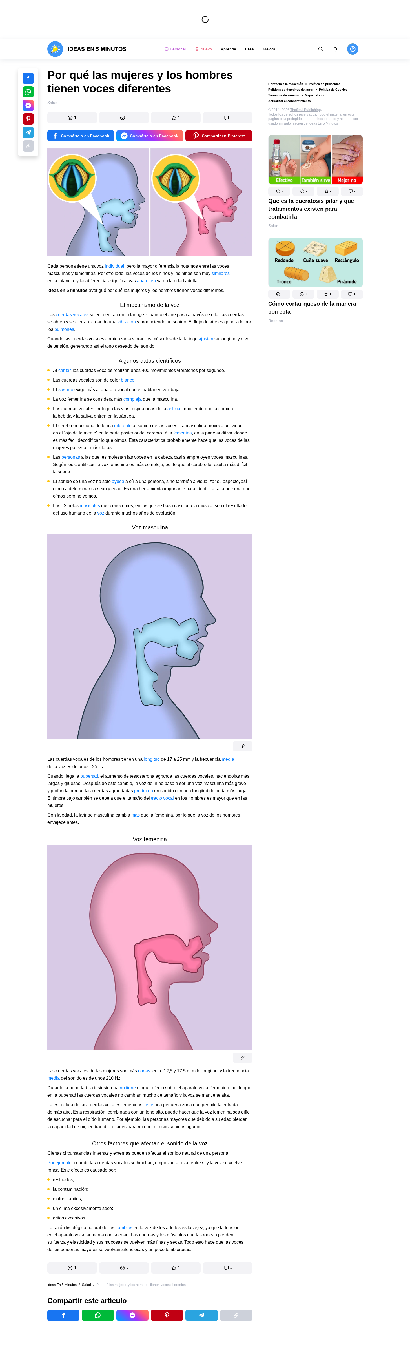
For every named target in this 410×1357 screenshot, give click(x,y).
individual (114, 266)
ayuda (118, 481)
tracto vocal (162, 798)
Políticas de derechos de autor (290, 89)
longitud (152, 759)
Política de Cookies (333, 89)
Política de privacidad (325, 84)
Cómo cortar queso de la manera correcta (312, 308)
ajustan (206, 338)
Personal (178, 49)
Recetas (275, 320)
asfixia (174, 408)
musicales (90, 505)
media (228, 759)
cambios (125, 1227)
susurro (66, 389)
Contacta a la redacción (285, 84)
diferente (123, 425)
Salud (273, 225)
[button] (279, 191)
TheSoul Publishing (305, 110)
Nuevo (206, 49)
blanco (127, 380)
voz (101, 513)
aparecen (147, 280)
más (136, 815)
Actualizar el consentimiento (289, 101)
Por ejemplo (59, 1162)
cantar (64, 370)
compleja (132, 399)
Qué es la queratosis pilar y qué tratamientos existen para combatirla (311, 209)
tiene (148, 1104)
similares (221, 273)
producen (144, 790)
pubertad (89, 776)
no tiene (128, 1087)
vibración (127, 322)
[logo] (87, 49)
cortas (144, 1070)
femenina (182, 433)
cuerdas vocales (72, 314)
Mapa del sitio (315, 95)
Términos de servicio (283, 95)
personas (71, 457)
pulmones (64, 329)
